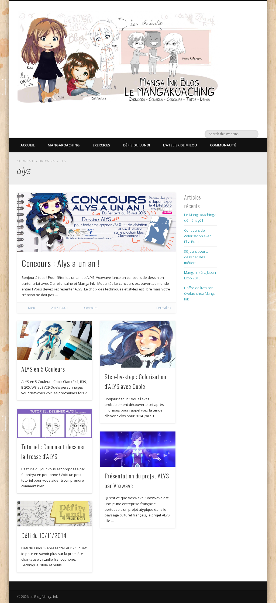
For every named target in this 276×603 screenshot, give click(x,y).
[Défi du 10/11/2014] (54, 513)
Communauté (223, 145)
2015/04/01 (59, 308)
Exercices (101, 145)
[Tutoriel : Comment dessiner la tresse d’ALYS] (54, 423)
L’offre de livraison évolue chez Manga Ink (199, 293)
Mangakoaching (64, 145)
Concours (90, 308)
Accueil (27, 145)
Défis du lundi (136, 145)
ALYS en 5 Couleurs (43, 369)
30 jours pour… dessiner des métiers (196, 257)
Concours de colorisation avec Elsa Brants (197, 236)
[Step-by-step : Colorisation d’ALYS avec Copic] (137, 344)
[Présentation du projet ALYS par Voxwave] (137, 449)
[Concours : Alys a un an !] (96, 222)
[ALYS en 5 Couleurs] (54, 340)
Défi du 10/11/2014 (44, 535)
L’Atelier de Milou (180, 145)
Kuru (31, 308)
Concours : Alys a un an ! (61, 263)
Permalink (163, 308)
